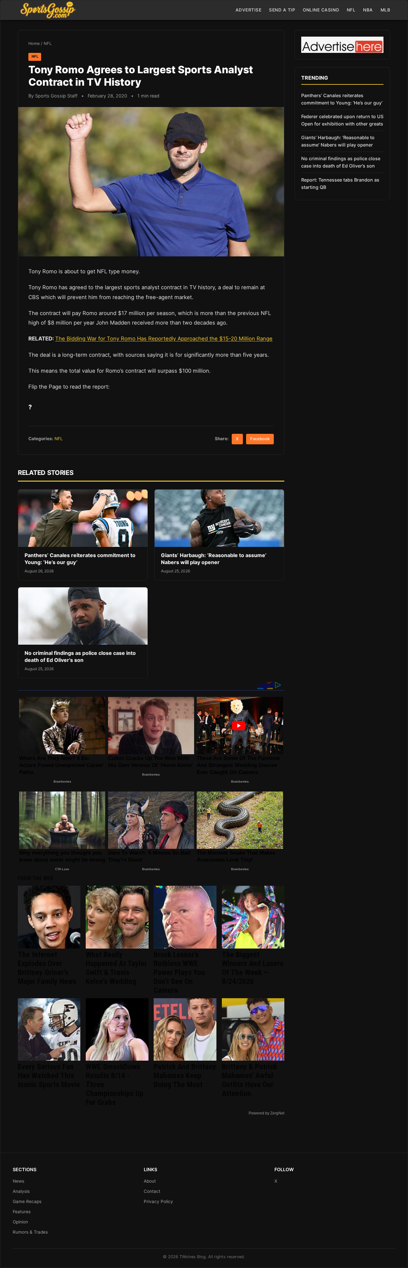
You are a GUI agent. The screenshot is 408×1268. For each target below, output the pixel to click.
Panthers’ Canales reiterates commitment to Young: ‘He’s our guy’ (341, 99)
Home (34, 43)
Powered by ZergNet (266, 1113)
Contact (152, 1191)
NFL (351, 9)
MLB (385, 9)
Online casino (321, 9)
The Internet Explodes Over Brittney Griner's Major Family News (47, 968)
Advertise (249, 9)
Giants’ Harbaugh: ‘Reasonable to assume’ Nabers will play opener (213, 558)
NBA (368, 9)
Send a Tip (282, 9)
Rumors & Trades (30, 1232)
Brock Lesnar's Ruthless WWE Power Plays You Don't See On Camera (179, 972)
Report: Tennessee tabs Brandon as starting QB (340, 183)
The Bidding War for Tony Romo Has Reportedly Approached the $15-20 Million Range (164, 338)
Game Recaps (27, 1201)
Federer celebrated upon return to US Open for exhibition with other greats (342, 120)
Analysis (21, 1191)
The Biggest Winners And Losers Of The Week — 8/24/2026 (252, 968)
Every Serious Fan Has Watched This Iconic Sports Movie (49, 1075)
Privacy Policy (158, 1201)
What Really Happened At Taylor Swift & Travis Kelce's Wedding (116, 968)
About (150, 1181)
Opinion (20, 1221)
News (18, 1181)
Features (22, 1211)
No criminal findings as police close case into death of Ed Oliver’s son (80, 656)
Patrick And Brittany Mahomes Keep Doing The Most (185, 1075)
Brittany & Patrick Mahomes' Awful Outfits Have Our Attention (249, 1080)
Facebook (260, 438)
